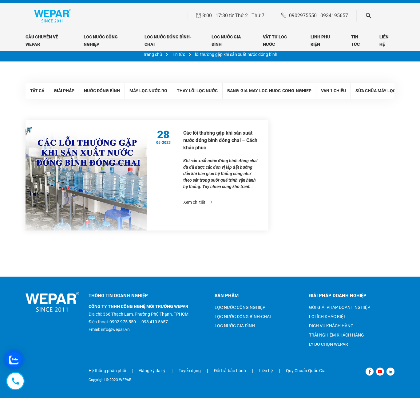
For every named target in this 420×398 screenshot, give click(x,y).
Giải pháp (64, 90)
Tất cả (37, 90)
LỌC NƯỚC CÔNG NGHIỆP (240, 307)
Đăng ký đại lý (152, 370)
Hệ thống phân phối (107, 370)
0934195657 (334, 15)
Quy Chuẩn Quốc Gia (306, 370)
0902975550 (303, 15)
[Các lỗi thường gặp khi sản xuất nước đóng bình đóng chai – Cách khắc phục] (86, 175)
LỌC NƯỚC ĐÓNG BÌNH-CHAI (243, 316)
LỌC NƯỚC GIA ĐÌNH (235, 325)
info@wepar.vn (115, 329)
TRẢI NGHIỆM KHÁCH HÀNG (336, 335)
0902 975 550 (122, 321)
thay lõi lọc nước (197, 90)
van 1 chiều (333, 90)
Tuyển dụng (190, 370)
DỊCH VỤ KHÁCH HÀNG (331, 325)
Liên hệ (266, 370)
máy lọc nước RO (148, 90)
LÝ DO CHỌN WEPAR (328, 344)
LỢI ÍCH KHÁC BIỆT (327, 316)
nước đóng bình (102, 90)
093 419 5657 (154, 321)
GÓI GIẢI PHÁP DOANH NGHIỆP (339, 307)
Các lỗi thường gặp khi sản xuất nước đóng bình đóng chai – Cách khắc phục (220, 140)
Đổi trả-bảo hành (230, 370)
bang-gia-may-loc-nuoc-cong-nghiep (269, 90)
